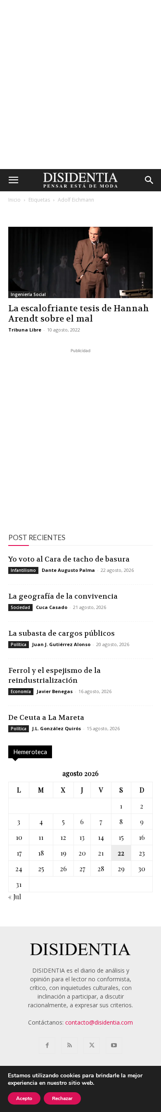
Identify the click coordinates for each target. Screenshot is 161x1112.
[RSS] (69, 1045)
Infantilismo (23, 570)
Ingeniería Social (28, 294)
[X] (91, 1045)
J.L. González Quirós (56, 728)
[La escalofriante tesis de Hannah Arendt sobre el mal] (80, 262)
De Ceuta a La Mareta (46, 717)
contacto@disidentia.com (99, 1022)
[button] (13, 180)
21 (101, 853)
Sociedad (20, 607)
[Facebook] (47, 1045)
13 (82, 837)
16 (142, 837)
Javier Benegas (55, 691)
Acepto (24, 1098)
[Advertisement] (80, 84)
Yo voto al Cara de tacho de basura (69, 559)
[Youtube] (114, 1045)
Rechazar (62, 1098)
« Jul (14, 896)
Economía (21, 691)
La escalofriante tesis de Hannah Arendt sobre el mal (78, 313)
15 (121, 837)
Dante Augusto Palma (68, 570)
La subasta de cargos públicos (61, 633)
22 (121, 853)
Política (18, 644)
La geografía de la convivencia (63, 596)
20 (82, 853)
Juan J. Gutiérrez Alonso (61, 644)
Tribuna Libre (24, 330)
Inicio (14, 199)
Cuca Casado (51, 607)
